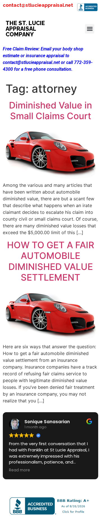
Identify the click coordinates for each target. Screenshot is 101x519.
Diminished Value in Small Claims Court (50, 110)
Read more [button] (19, 470)
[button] (89, 29)
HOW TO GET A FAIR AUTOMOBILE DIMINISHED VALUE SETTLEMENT (50, 261)
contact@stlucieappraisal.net (38, 5)
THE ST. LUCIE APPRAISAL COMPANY (25, 29)
